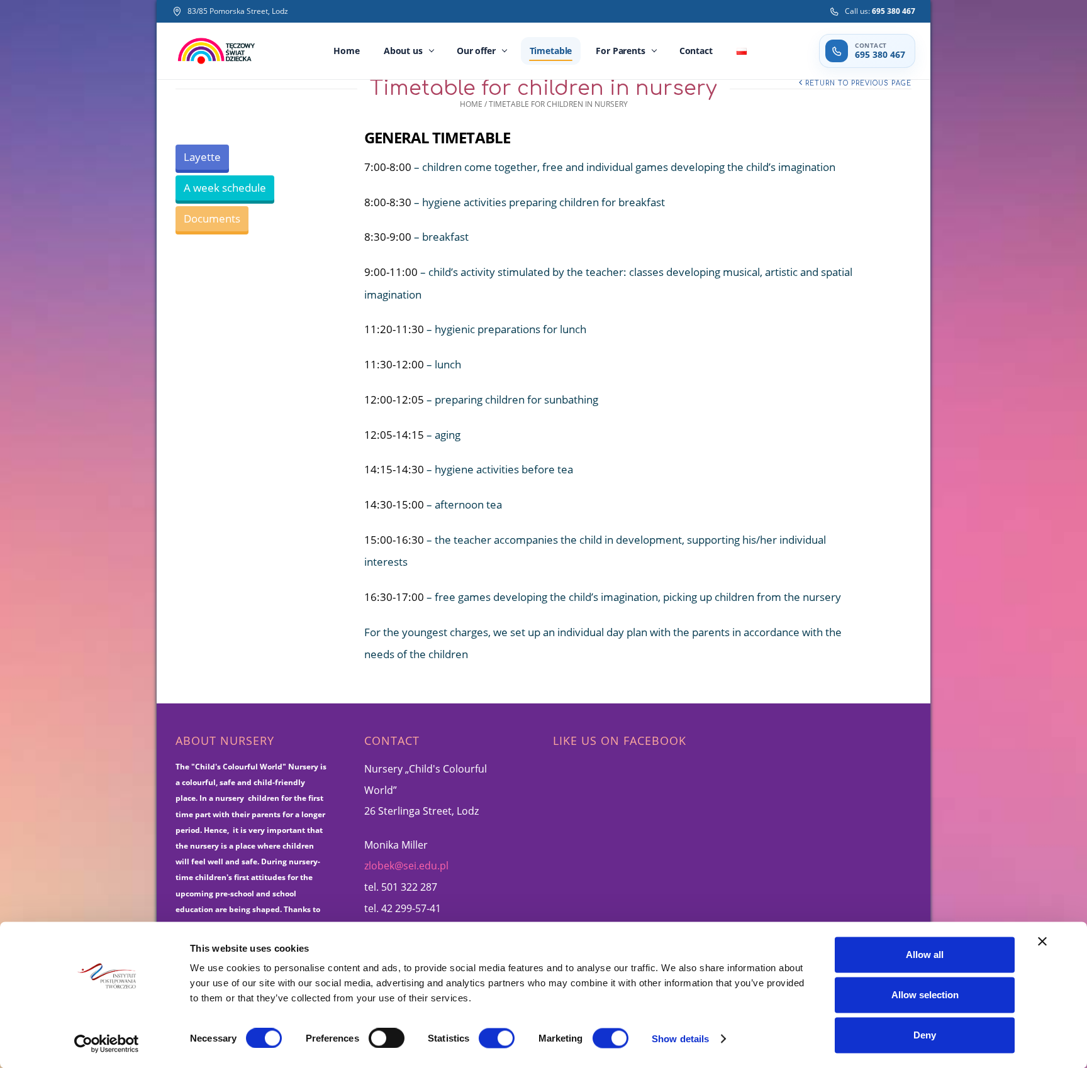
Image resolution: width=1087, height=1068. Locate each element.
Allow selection (925, 994)
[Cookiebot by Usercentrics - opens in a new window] (107, 1043)
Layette (202, 157)
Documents (212, 218)
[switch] (386, 1038)
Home (346, 51)
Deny (924, 1035)
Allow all (925, 954)
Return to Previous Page (858, 83)
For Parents (620, 51)
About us (403, 51)
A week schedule (225, 187)
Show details (680, 1038)
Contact (696, 51)
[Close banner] (1042, 941)
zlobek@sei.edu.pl (406, 866)
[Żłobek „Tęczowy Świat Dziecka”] (216, 51)
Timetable (551, 51)
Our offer (476, 51)
